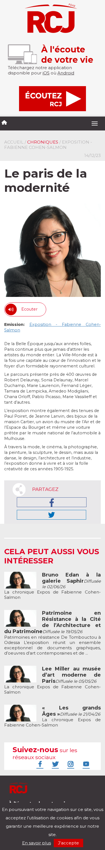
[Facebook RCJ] (39, 764)
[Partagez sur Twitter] (51, 514)
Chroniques (42, 142)
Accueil (14, 142)
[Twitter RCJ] (54, 764)
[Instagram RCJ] (70, 764)
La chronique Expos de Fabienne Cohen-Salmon (52, 586)
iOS (46, 73)
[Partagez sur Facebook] (52, 502)
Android (65, 73)
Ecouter (29, 309)
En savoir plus (36, 843)
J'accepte (68, 843)
